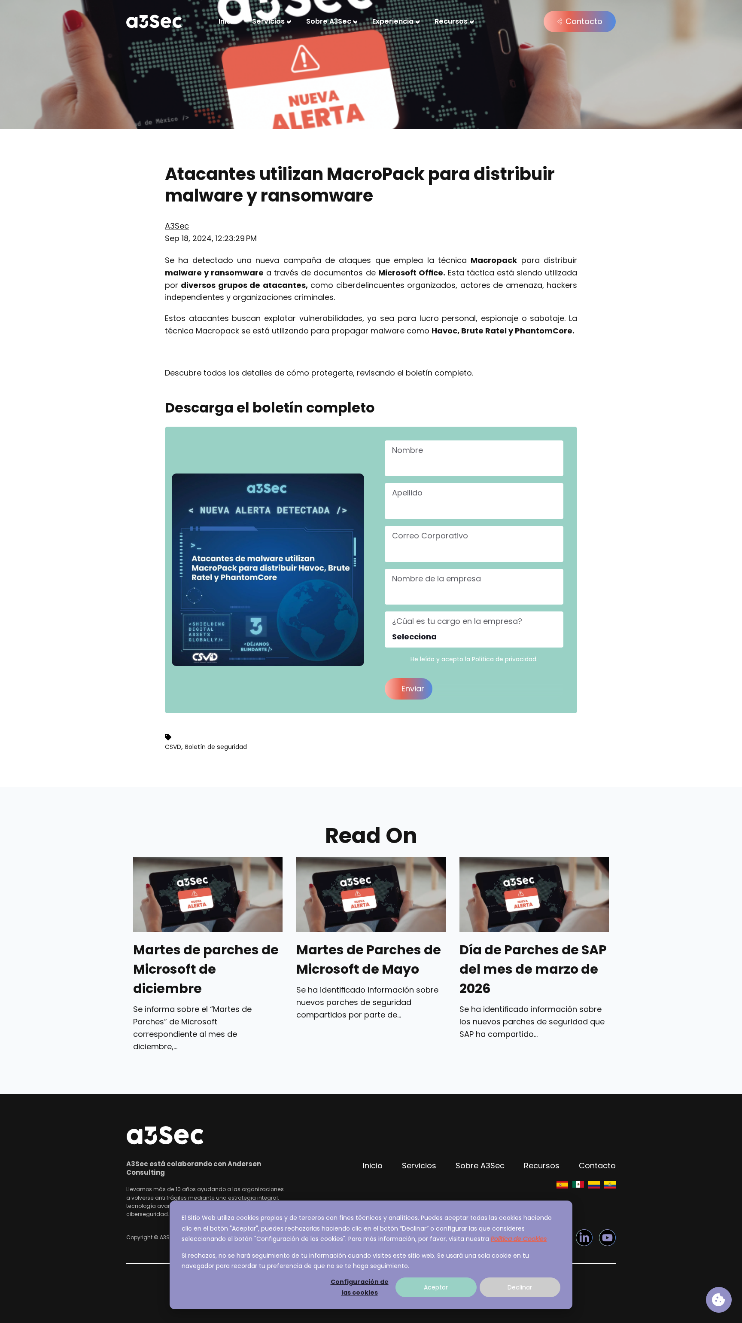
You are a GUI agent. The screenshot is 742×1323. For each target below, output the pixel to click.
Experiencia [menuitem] (393, 21)
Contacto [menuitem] (597, 1165)
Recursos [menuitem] (451, 21)
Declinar (520, 1287)
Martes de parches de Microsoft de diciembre (206, 969)
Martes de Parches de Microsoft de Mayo (368, 959)
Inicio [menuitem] (228, 21)
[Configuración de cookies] (719, 1300)
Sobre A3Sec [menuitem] (328, 21)
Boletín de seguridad (216, 746)
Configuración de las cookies (360, 1287)
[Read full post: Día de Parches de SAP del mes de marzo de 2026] (534, 894)
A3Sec (177, 225)
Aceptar (436, 1287)
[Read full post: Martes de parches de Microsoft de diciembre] (208, 894)
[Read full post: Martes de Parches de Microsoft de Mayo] (371, 894)
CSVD (173, 746)
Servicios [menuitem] (268, 21)
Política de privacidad (504, 659)
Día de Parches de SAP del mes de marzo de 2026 (533, 969)
